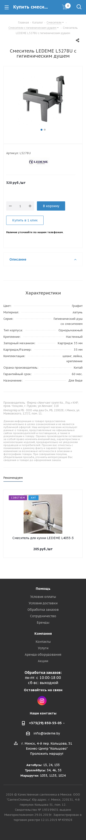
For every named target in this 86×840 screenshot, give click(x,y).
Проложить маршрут (46, 754)
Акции (43, 661)
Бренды (43, 622)
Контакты (43, 642)
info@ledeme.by (46, 733)
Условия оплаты (43, 597)
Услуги (43, 648)
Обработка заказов (43, 610)
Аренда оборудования (43, 654)
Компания (43, 633)
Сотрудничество (43, 616)
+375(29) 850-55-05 (45, 723)
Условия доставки (43, 603)
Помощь (43, 588)
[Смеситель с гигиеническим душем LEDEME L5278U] (43, 99)
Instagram (42, 700)
